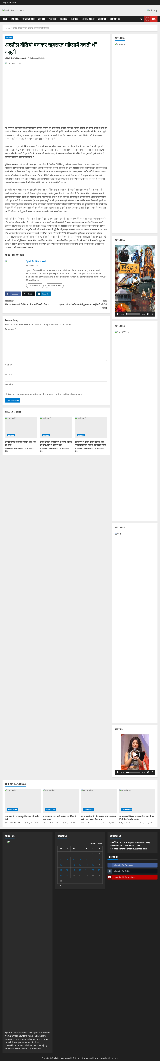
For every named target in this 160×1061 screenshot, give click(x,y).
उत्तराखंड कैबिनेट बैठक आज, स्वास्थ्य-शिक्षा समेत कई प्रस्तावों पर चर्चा (98, 817)
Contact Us (115, 18)
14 (86, 864)
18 (67, 870)
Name (8, 364)
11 (67, 864)
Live (154, 18)
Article (41, 18)
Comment (10, 329)
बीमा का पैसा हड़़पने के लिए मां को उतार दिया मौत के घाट (27, 302)
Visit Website (35, 285)
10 (61, 864)
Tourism (63, 18)
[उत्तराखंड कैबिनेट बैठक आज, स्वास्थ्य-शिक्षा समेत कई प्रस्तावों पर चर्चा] (99, 801)
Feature (74, 18)
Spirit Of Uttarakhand (16, 58)
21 (86, 870)
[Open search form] (141, 19)
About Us (102, 18)
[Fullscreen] (151, 314)
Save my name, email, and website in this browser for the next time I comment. (45, 394)
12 (74, 864)
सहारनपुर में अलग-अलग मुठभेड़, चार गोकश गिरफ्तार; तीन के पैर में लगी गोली (90, 443)
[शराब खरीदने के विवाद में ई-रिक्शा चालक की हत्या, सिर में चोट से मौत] (56, 427)
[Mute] (147, 314)
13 (80, 864)
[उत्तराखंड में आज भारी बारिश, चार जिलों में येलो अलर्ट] (61, 801)
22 (93, 870)
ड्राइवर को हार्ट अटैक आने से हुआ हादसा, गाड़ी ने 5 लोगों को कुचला (83, 304)
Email (8, 374)
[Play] (118, 314)
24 (61, 875)
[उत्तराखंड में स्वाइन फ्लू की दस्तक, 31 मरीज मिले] (23, 801)
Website (9, 384)
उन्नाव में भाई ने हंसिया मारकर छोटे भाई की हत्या (20, 443)
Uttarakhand (28, 18)
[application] (135, 280)
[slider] (133, 314)
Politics (52, 18)
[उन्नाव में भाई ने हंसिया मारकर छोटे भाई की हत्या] (21, 427)
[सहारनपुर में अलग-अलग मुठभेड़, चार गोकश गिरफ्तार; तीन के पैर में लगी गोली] (91, 427)
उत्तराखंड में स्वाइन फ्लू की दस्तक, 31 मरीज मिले (22, 817)
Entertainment (88, 18)
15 (93, 864)
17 (61, 870)
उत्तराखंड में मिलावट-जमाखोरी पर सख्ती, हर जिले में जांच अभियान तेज (136, 817)
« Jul (59, 885)
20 (80, 870)
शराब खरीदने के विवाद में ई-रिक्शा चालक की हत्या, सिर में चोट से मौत (56, 443)
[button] (135, 281)
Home (4, 18)
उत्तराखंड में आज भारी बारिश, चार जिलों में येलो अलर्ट (59, 817)
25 (67, 875)
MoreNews (100, 1058)
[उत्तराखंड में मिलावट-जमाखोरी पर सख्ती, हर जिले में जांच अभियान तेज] (137, 801)
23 (99, 870)
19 (74, 870)
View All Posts (54, 285)
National (15, 18)
